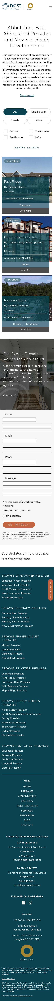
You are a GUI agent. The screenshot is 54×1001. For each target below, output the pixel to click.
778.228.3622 (27, 856)
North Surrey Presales (14, 710)
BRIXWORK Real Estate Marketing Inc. (21, 995)
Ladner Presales (11, 731)
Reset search (27, 95)
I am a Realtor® (13, 515)
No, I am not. (11, 510)
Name (8, 414)
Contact (27, 825)
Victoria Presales (11, 767)
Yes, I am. (27, 510)
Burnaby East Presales (14, 613)
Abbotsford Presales (13, 658)
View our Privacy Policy (8, 979)
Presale (15, 120)
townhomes (42, 131)
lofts (38, 137)
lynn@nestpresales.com (27, 885)
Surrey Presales (11, 718)
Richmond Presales (12, 597)
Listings (27, 801)
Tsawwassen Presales (14, 726)
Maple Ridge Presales (14, 690)
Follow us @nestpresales (16, 558)
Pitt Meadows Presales (15, 686)
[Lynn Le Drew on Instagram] (30, 902)
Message (10, 478)
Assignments (27, 796)
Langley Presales (11, 649)
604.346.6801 (27, 881)
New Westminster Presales (17, 626)
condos (14, 131)
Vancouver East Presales (15, 585)
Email (8, 435)
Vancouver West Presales (16, 580)
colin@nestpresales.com (27, 859)
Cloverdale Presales (13, 735)
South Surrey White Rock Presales (21, 714)
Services (27, 810)
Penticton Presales (12, 759)
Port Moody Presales (14, 677)
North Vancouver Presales (16, 589)
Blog (27, 820)
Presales (27, 791)
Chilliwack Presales (13, 653)
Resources (27, 815)
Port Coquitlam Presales (16, 682)
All (15, 111)
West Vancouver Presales (16, 593)
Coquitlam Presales (13, 673)
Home (27, 786)
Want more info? (50, 590)
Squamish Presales (12, 750)
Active (39, 120)
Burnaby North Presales (15, 617)
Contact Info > (11, 395)
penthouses (16, 137)
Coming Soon (38, 111)
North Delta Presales (14, 722)
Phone (9, 457)
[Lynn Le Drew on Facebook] (23, 902)
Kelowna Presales (12, 755)
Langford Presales (12, 763)
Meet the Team (27, 806)
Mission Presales (11, 645)
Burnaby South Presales (15, 621)
